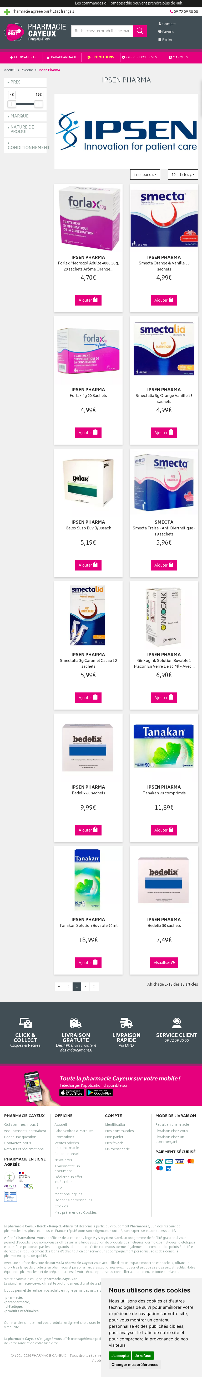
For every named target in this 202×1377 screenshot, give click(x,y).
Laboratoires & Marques (74, 1131)
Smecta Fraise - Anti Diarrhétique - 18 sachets (164, 532)
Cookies (61, 1207)
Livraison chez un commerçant (169, 1140)
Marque (27, 70)
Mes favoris (114, 1144)
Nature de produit (22, 130)
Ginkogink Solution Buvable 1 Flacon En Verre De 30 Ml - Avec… (164, 664)
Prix (15, 82)
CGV (58, 1189)
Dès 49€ (76, 1042)
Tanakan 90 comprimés (164, 794)
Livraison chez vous (171, 1131)
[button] (145, 174)
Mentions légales (68, 1195)
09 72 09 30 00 (176, 1037)
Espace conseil (67, 1154)
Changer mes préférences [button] (135, 1364)
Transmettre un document (67, 1169)
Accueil (10, 70)
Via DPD (126, 1040)
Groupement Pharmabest (25, 1131)
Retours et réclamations (24, 1150)
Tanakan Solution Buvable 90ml (88, 926)
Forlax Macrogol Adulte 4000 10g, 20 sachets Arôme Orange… (88, 267)
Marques (180, 57)
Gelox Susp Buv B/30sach (88, 529)
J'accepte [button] (120, 1355)
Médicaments (25, 57)
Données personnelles (73, 1201)
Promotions (102, 57)
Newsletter (63, 1161)
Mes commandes (119, 1131)
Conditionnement (29, 148)
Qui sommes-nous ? (21, 1125)
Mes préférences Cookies (75, 1213)
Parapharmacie (63, 57)
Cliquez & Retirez (25, 1040)
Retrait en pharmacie (172, 1125)
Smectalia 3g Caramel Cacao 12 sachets (88, 664)
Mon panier (114, 1137)
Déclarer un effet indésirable (68, 1180)
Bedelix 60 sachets (88, 794)
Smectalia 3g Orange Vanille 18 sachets (164, 399)
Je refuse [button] (143, 1355)
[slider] (11, 104)
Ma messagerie (117, 1150)
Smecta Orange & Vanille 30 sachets (164, 267)
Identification (115, 1125)
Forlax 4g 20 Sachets (88, 396)
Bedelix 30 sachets (164, 926)
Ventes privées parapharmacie (66, 1146)
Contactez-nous (17, 1144)
